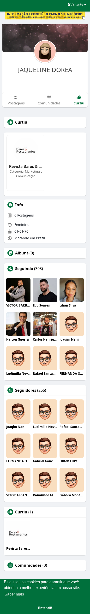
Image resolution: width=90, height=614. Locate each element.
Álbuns (22, 253)
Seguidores (25, 390)
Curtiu (21, 512)
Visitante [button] (77, 4)
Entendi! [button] (45, 608)
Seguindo (24, 269)
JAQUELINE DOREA (45, 69)
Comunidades (28, 565)
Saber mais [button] (14, 594)
